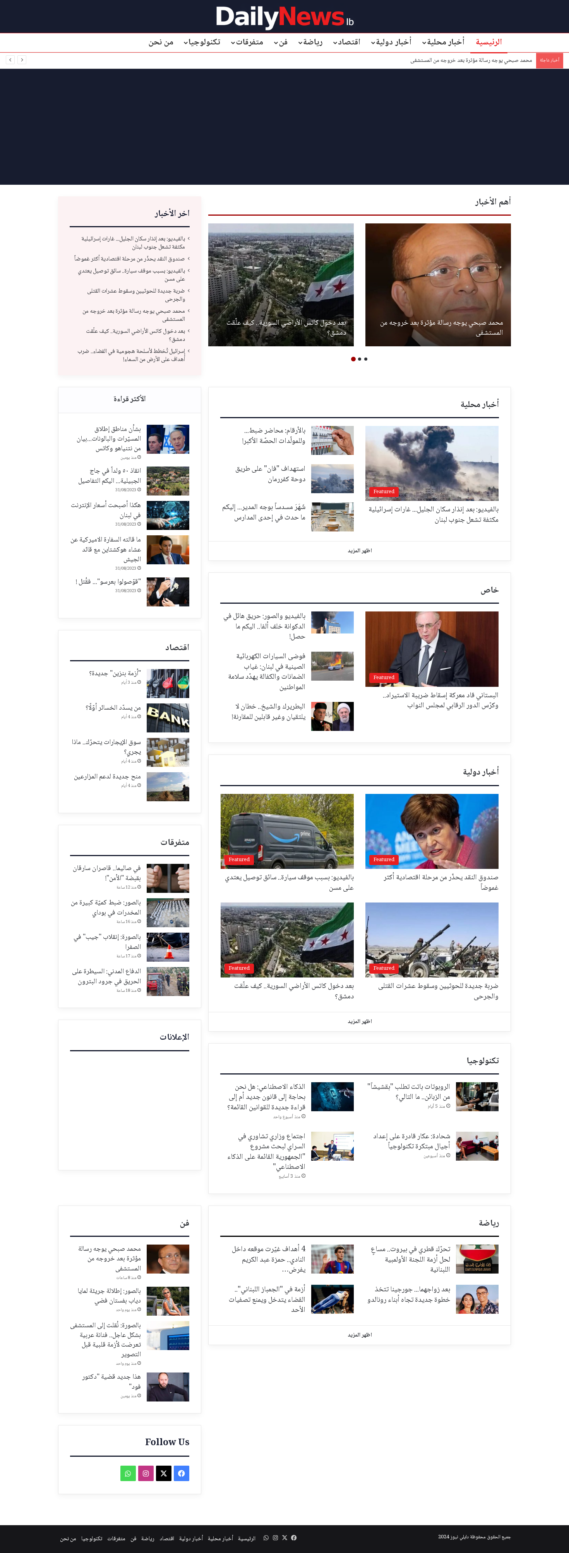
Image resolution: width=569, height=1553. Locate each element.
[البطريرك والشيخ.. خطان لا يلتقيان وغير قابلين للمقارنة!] (332, 716)
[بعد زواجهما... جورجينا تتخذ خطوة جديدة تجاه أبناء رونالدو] (477, 1299)
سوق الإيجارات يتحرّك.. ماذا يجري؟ (106, 747)
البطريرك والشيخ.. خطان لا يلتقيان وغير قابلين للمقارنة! (268, 712)
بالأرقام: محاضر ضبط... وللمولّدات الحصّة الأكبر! (273, 436)
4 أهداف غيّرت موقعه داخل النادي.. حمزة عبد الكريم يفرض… (268, 1259)
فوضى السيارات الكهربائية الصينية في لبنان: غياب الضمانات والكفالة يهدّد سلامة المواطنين (266, 672)
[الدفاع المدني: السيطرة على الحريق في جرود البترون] (168, 981)
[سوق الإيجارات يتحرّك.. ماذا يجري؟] (168, 752)
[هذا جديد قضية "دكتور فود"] (168, 1386)
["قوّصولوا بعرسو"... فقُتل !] (168, 591)
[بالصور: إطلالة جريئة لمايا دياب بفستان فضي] (168, 1301)
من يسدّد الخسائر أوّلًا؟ (113, 708)
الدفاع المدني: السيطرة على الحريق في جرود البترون (106, 976)
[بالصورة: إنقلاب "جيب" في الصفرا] (168, 947)
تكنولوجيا (204, 42)
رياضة (312, 42)
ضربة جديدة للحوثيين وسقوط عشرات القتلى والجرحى (136, 295)
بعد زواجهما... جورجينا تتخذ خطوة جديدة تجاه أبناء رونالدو (408, 1295)
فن (283, 42)
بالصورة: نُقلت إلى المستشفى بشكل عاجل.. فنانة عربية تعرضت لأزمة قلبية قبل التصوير (105, 1340)
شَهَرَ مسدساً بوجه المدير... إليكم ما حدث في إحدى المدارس (263, 512)
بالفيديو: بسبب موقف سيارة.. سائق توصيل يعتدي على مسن (131, 275)
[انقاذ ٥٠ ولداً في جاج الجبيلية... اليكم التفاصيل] (168, 481)
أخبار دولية (393, 42)
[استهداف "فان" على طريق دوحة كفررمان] (332, 478)
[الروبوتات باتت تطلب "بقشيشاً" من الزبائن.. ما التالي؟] (477, 1096)
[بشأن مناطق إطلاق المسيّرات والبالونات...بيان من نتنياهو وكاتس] (168, 439)
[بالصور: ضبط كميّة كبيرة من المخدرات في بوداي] (168, 912)
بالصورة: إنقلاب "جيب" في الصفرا (107, 942)
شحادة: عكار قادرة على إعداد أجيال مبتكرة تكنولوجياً (411, 1142)
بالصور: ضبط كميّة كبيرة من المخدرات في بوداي (106, 907)
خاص (489, 590)
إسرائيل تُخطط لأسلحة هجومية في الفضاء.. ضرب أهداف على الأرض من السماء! (131, 355)
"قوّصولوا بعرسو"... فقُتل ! (108, 582)
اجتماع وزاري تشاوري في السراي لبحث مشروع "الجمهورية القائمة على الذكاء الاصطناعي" (266, 1152)
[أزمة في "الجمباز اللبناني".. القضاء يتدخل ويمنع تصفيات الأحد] (332, 1299)
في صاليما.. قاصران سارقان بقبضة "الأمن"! (107, 873)
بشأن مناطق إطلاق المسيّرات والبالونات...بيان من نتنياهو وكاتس (109, 439)
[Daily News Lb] (284, 17)
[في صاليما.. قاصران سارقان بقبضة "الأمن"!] (168, 878)
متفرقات (249, 42)
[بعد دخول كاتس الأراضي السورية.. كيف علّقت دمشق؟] (281, 284)
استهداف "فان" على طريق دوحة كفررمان (270, 474)
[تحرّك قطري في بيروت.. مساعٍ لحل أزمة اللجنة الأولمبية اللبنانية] (477, 1259)
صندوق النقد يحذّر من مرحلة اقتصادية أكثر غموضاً (129, 259)
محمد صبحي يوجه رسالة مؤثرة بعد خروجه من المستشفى (441, 328)
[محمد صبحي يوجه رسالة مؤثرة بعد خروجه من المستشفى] (438, 284)
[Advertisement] (284, 127)
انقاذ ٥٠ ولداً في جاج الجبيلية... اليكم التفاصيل (109, 476)
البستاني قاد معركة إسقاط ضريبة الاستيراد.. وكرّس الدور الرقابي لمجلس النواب (441, 701)
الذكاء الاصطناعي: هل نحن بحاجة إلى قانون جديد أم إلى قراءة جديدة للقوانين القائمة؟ (266, 1097)
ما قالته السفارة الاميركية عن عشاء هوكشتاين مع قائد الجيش (105, 549)
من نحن (161, 42)
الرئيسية (489, 42)
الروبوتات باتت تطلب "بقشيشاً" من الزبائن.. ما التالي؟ (408, 1092)
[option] (438, 284)
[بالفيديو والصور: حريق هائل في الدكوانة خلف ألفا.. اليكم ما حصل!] (332, 622)
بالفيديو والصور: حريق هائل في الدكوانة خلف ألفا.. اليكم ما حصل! (264, 626)
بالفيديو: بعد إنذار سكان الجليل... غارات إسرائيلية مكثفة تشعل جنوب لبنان (133, 243)
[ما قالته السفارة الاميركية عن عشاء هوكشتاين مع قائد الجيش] (168, 549)
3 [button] (353, 359)
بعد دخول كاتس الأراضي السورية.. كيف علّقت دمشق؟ (476, 61)
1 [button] (365, 359)
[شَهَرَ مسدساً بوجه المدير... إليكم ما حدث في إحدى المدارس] (332, 516)
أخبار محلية (446, 42)
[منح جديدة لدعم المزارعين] (168, 786)
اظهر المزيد (360, 551)
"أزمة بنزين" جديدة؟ (115, 673)
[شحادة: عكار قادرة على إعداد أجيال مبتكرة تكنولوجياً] (477, 1146)
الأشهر (129, 400)
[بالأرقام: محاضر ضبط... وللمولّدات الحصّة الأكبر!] (332, 440)
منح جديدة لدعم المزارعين (107, 777)
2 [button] (359, 359)
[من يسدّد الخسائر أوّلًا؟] (168, 717)
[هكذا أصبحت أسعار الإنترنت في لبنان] (168, 515)
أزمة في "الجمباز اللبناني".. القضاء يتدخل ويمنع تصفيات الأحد (267, 1300)
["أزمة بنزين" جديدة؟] (168, 683)
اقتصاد (349, 42)
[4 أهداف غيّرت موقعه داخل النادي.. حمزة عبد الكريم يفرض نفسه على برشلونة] (332, 1259)
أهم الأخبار (493, 202)
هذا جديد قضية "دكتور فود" (111, 1382)
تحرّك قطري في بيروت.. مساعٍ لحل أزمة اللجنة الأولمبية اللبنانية (410, 1259)
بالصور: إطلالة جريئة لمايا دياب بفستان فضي (109, 1296)
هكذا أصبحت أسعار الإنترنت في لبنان (106, 510)
